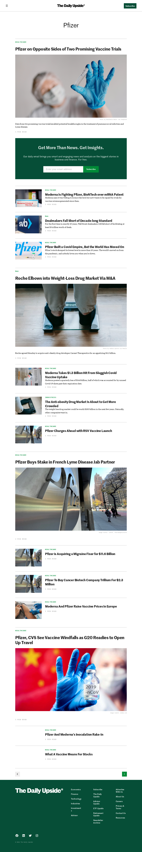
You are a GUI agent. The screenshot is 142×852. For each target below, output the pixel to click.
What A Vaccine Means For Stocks (68, 754)
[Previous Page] (17, 774)
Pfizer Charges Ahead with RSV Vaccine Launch (78, 431)
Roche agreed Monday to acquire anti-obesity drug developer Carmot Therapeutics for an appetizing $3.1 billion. (65, 353)
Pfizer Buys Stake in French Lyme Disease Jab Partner (65, 461)
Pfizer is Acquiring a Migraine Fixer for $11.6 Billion (80, 554)
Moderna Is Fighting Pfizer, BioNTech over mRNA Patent (84, 194)
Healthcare (20, 42)
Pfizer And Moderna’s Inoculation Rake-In (74, 734)
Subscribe (91, 169)
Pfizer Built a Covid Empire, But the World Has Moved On (84, 247)
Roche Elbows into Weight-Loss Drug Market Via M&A (65, 277)
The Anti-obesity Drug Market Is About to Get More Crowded (80, 404)
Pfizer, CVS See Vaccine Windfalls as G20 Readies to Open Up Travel (69, 640)
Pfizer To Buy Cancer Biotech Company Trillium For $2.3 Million (84, 582)
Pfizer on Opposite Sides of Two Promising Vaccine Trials (68, 48)
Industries (50, 397)
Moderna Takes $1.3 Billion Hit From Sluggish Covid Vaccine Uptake (81, 375)
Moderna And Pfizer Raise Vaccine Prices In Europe (81, 606)
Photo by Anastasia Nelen (108, 119)
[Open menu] (8, 5)
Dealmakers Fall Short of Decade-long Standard (78, 220)
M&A (46, 216)
